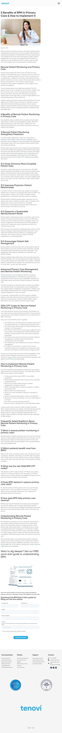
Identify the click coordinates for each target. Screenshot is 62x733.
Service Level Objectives (22, 658)
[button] (58, 3)
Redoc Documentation (7, 661)
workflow (35, 396)
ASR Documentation (6, 663)
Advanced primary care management (12, 275)
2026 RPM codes (15, 319)
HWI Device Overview (6, 660)
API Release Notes (6, 665)
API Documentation (6, 658)
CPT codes (10, 224)
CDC (34, 88)
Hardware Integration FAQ (38, 661)
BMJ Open (21, 155)
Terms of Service (20, 667)
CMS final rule (12, 359)
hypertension (6, 78)
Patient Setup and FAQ (38, 658)
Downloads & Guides (37, 663)
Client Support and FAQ (38, 660)
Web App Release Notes (7, 667)
